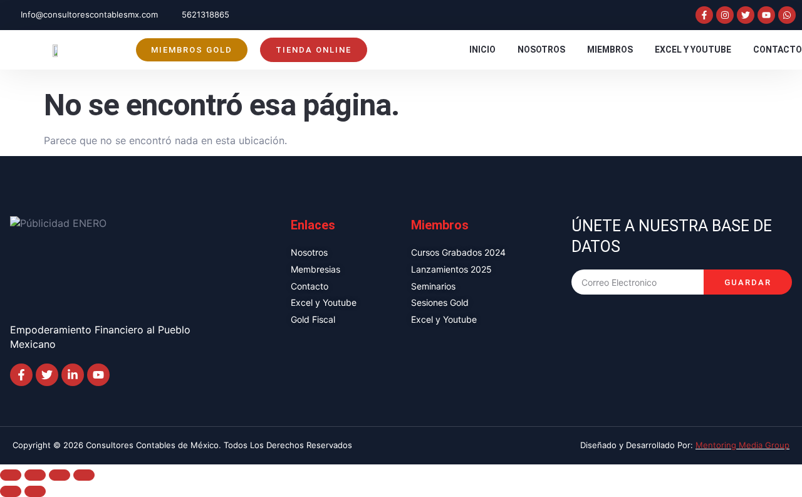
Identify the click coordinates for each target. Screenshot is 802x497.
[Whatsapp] (787, 15)
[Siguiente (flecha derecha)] (35, 491)
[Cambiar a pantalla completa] (35, 475)
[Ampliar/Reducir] (10, 475)
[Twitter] (745, 15)
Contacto (777, 49)
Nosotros (541, 49)
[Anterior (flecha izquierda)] (10, 491)
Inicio (482, 49)
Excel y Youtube (693, 49)
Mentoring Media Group (742, 445)
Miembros (610, 49)
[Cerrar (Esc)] (84, 475)
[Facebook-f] (704, 15)
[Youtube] (766, 15)
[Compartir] (59, 475)
